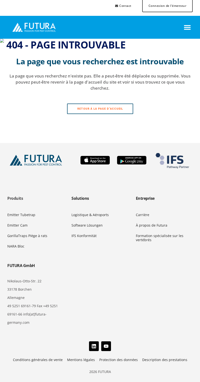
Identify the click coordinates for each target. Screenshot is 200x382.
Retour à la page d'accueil (100, 109)
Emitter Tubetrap (21, 214)
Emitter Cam (17, 225)
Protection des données (118, 359)
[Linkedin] (94, 346)
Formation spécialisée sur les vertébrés (159, 237)
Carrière (142, 214)
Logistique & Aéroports (90, 214)
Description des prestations (164, 359)
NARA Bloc (15, 246)
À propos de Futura (151, 225)
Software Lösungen (87, 225)
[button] (187, 27)
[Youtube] (106, 346)
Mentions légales (81, 359)
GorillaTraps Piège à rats (27, 235)
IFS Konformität (84, 235)
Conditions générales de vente (38, 359)
